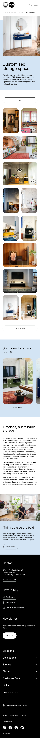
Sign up (8, 635)
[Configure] (33, 209)
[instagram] (4, 727)
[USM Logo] (9, 5)
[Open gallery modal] (11, 120)
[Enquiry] (15, 129)
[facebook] (10, 727)
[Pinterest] (16, 727)
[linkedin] (22, 727)
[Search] (30, 4)
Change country (22, 705)
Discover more (11, 546)
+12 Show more (20, 328)
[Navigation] (35, 5)
